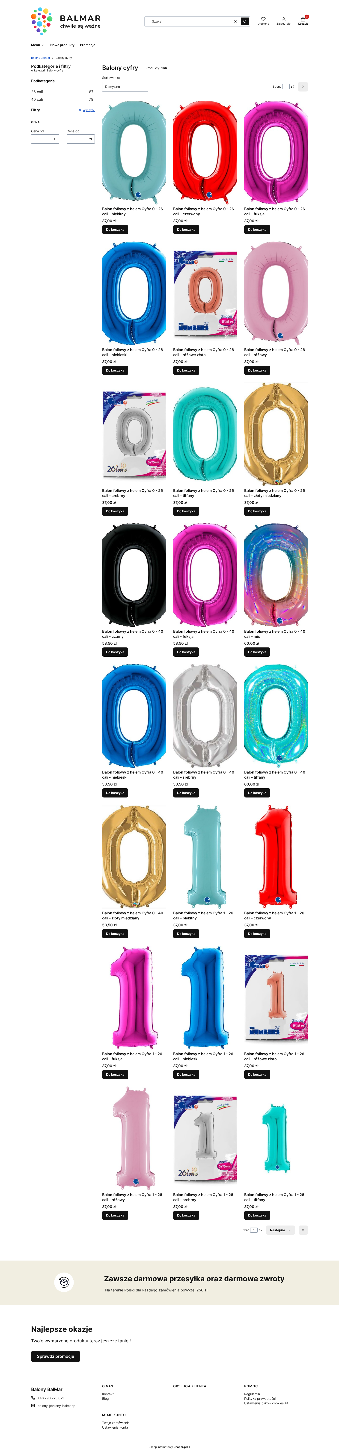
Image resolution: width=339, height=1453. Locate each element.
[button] (245, 21)
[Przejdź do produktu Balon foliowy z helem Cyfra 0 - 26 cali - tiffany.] (205, 434)
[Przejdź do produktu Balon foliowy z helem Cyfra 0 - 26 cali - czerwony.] (205, 152)
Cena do (73, 131)
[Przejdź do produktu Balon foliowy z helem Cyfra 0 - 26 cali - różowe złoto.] (205, 293)
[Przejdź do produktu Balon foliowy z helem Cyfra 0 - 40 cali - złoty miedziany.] (134, 857)
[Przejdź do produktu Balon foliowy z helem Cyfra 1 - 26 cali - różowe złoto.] (276, 997)
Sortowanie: (111, 78)
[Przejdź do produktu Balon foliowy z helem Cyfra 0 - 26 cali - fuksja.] (276, 152)
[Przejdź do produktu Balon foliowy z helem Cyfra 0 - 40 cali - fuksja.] (205, 575)
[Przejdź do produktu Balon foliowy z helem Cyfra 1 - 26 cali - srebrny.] (205, 1138)
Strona (277, 86)
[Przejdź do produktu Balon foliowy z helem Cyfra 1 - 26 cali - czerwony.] (276, 857)
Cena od (37, 131)
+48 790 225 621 (51, 1398)
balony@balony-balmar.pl (57, 1406)
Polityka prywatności (260, 1398)
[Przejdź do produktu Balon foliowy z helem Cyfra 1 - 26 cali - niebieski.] (205, 997)
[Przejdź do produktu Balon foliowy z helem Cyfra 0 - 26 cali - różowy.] (276, 293)
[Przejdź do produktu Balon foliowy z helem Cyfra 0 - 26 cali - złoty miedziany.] (276, 434)
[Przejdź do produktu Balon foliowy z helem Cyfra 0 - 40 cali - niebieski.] (134, 716)
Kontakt (108, 1394)
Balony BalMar (40, 57)
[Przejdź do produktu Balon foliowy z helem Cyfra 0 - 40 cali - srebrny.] (205, 716)
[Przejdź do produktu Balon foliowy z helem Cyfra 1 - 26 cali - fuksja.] (134, 997)
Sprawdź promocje (55, 1356)
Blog (105, 1398)
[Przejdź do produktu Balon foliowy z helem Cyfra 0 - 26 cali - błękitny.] (134, 152)
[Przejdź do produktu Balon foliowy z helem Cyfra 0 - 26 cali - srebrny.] (134, 434)
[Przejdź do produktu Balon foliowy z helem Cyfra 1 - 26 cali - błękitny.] (205, 857)
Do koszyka (115, 229)
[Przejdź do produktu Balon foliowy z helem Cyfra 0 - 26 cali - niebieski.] (134, 293)
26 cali (62, 91)
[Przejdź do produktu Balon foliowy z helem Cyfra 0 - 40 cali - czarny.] (134, 575)
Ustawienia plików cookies (264, 1403)
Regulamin (252, 1394)
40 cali (62, 99)
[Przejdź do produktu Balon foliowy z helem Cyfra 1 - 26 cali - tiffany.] (276, 1138)
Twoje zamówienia (116, 1423)
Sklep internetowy (168, 1447)
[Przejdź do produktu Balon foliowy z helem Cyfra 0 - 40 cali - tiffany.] (276, 716)
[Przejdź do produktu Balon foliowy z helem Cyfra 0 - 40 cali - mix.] (276, 575)
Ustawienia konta (115, 1427)
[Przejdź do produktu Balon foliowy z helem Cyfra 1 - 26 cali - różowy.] (134, 1138)
